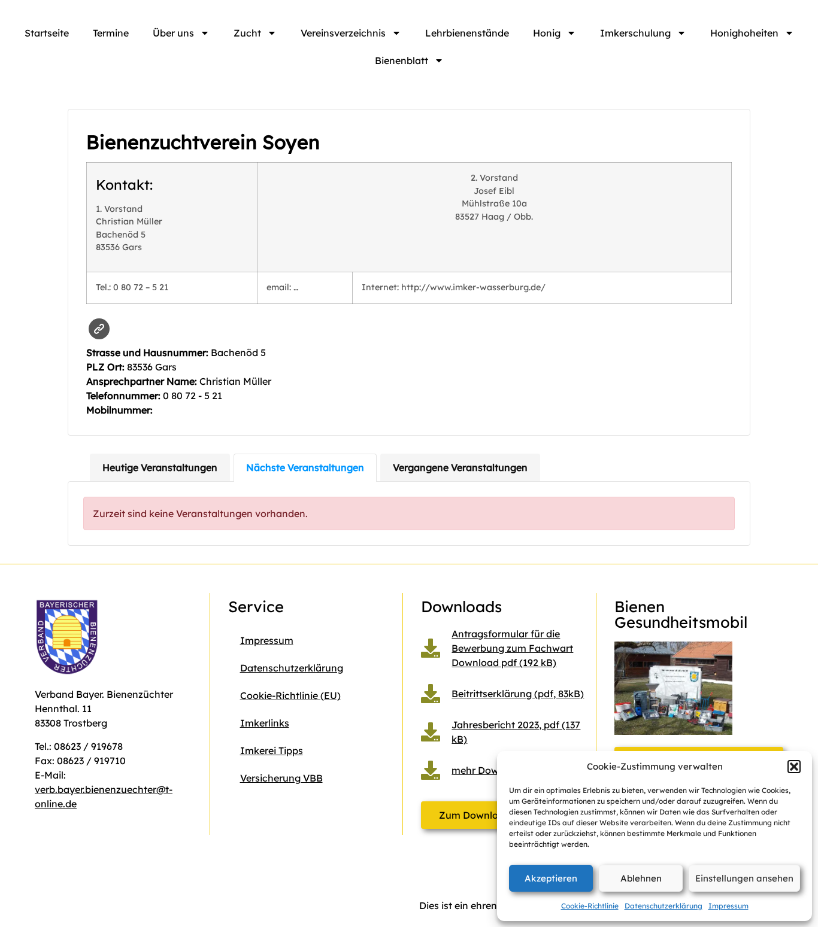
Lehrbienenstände (467, 33)
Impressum (728, 905)
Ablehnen (641, 878)
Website (99, 328)
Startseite (47, 33)
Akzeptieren (551, 878)
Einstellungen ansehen (744, 878)
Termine (111, 33)
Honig (547, 33)
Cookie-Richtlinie (590, 905)
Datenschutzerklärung (663, 905)
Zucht (247, 33)
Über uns (173, 33)
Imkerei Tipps (271, 750)
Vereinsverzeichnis (343, 33)
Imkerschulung (635, 33)
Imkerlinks (264, 723)
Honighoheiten (744, 33)
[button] (794, 767)
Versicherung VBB (281, 778)
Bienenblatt (401, 60)
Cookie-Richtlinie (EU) (290, 695)
